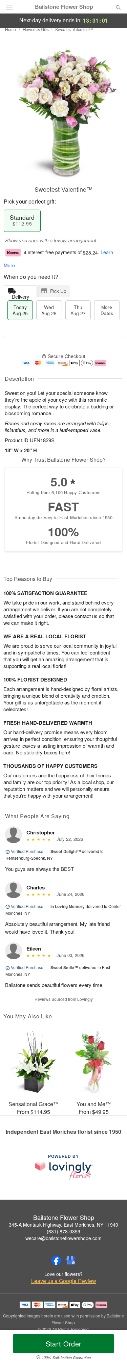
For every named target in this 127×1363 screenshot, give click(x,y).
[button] (112, 1347)
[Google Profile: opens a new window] (71, 1260)
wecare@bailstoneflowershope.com (63, 1238)
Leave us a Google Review (63, 1281)
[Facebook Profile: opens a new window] (56, 1260)
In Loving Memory (67, 906)
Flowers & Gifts (36, 29)
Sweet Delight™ (65, 851)
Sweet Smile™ (64, 967)
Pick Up (58, 291)
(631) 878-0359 (63, 1231)
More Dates (107, 310)
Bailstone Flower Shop (64, 6)
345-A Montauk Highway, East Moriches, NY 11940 (63, 1224)
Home (10, 29)
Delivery (20, 295)
